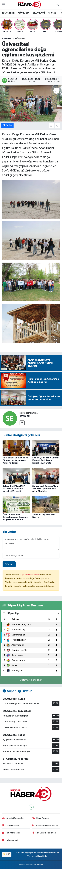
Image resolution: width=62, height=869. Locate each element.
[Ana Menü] (3, 4)
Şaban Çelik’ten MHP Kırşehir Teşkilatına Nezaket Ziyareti (14, 488)
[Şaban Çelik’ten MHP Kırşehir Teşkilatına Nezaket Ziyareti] (16, 476)
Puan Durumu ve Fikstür (47, 825)
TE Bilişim (38, 865)
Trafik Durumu (12, 825)
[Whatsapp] (31, 807)
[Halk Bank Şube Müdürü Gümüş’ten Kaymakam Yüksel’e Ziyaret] (16, 448)
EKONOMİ (39, 12)
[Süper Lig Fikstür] (58, 691)
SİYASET (53, 12)
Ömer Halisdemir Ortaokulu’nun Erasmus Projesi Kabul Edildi (15, 517)
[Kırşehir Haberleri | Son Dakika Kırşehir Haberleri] (29, 4)
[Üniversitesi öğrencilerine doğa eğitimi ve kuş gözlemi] (31, 103)
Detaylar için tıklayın (31, 680)
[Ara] (57, 4)
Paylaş (9, 125)
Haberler (6, 39)
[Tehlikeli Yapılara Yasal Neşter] (46, 504)
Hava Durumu (42, 818)
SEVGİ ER (25, 416)
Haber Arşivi (12, 840)
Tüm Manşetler (12, 833)
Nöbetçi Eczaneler (15, 818)
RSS (8, 854)
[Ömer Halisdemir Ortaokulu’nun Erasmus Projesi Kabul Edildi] (16, 504)
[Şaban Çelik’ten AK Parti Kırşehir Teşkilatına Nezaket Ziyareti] (46, 448)
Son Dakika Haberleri (46, 833)
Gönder (9, 564)
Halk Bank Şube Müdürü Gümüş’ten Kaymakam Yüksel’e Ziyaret (15, 460)
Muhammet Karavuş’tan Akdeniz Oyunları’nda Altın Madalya (45, 488)
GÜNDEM (23, 12)
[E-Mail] (22, 422)
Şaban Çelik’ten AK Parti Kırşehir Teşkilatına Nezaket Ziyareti (45, 460)
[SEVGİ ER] (10, 418)
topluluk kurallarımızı (30, 574)
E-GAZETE (8, 12)
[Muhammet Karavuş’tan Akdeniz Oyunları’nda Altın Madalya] (46, 476)
